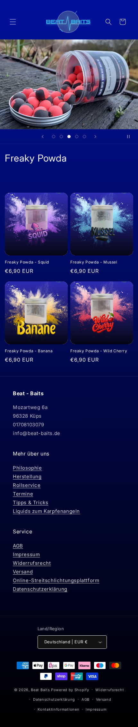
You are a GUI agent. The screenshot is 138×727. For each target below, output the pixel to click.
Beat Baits (40, 689)
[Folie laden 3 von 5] (69, 136)
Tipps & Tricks (30, 502)
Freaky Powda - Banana (29, 350)
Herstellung (27, 476)
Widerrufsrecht (32, 563)
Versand (23, 572)
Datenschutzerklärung (40, 589)
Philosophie (27, 468)
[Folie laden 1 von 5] (53, 136)
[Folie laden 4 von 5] (77, 136)
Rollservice (27, 485)
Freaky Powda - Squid (27, 262)
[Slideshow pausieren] (131, 137)
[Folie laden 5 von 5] (84, 136)
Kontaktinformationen (58, 709)
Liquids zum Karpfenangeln (46, 511)
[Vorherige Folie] (43, 137)
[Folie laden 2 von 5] (61, 136)
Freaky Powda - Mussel (93, 262)
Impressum (26, 554)
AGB (18, 546)
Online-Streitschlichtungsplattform (56, 580)
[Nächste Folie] (95, 137)
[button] (13, 22)
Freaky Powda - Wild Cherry (98, 350)
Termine (23, 494)
